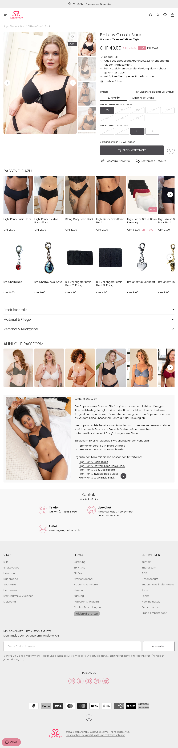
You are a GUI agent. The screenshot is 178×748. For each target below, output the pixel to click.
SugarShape (10, 26)
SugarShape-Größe (142, 97)
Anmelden (158, 646)
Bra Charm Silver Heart (141, 282)
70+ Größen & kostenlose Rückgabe (92, 4)
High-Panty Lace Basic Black (97, 477)
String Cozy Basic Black (79, 219)
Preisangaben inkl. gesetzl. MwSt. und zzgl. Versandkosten (95, 735)
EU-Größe (114, 97)
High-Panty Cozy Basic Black (110, 220)
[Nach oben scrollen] (174, 744)
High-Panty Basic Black (17, 219)
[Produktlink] (18, 205)
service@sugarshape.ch (64, 530)
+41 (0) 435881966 (63, 511)
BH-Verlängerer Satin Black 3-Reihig (109, 283)
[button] (5, 15)
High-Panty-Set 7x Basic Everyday (142, 220)
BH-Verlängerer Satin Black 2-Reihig (78, 283)
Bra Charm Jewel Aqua (48, 282)
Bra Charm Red (12, 282)
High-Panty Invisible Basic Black (46, 220)
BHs (22, 26)
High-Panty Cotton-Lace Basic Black (102, 466)
